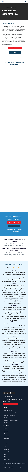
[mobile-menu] (25, 1)
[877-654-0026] (3, 401)
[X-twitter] (4, 393)
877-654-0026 (7, 401)
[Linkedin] (10, 393)
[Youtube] (7, 393)
